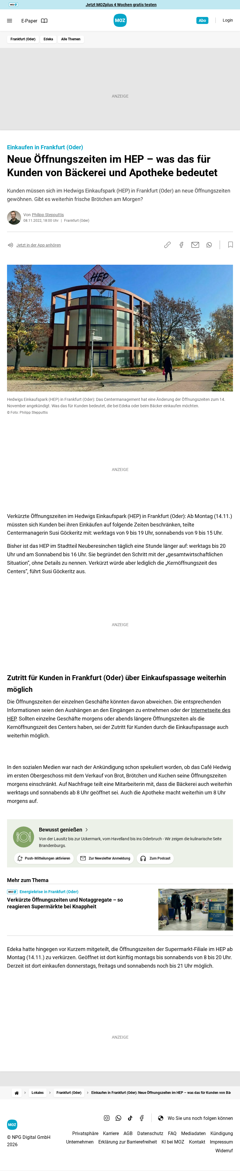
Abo (202, 20)
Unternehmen (80, 1142)
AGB (128, 1133)
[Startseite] (17, 1093)
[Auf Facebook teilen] (181, 245)
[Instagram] (107, 1118)
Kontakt (197, 1142)
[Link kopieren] (167, 245)
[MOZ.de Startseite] (120, 20)
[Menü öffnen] (9, 21)
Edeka (48, 39)
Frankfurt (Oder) (23, 39)
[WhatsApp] (118, 1118)
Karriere (111, 1133)
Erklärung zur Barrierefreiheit (127, 1142)
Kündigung (221, 1133)
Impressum (221, 1142)
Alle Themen (70, 39)
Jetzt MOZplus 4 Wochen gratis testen (121, 4)
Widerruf (224, 1150)
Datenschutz (150, 1133)
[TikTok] (130, 1118)
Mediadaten (193, 1133)
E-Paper (29, 21)
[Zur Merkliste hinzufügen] (229, 245)
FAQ (172, 1133)
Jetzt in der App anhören (38, 245)
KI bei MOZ (173, 1142)
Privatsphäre (85, 1133)
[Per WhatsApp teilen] (209, 245)
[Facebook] (142, 1118)
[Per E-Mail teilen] (195, 245)
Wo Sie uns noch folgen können (200, 1118)
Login (228, 20)
